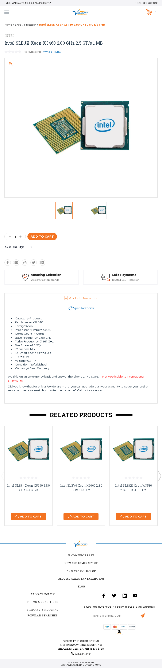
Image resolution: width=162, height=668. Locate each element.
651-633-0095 (150, 3)
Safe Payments (124, 275)
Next (159, 476)
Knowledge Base (81, 555)
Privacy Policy (43, 594)
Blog (81, 586)
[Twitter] (33, 262)
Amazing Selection (46, 275)
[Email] (16, 262)
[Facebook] (7, 262)
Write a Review (52, 51)
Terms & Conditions (42, 602)
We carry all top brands (45, 279)
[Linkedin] (42, 262)
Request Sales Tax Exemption (81, 578)
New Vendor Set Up (81, 570)
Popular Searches (42, 615)
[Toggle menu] (19, 12)
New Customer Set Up (81, 563)
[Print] (25, 262)
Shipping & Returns (42, 609)
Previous (3, 476)
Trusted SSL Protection (125, 279)
